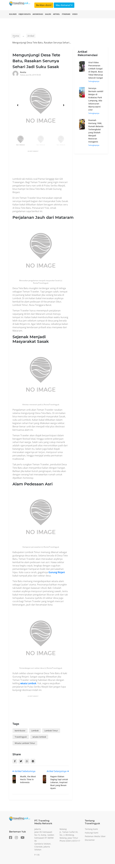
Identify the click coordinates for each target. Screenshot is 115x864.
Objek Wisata (25, 14)
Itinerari (66, 14)
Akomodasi (38, 14)
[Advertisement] (63, 164)
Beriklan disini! (43, 5)
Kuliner (13, 14)
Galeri (48, 14)
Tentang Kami (91, 829)
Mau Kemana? (63, 5)
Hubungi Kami (91, 832)
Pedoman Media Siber (95, 836)
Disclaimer (90, 840)
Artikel (56, 14)
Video (75, 14)
